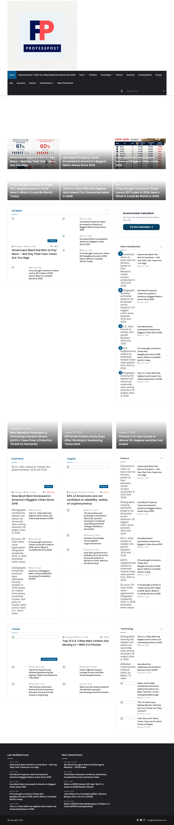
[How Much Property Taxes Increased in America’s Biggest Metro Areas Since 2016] (86, 154)
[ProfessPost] (42, 35)
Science (32, 83)
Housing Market (145, 75)
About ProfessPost (65, 83)
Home (12, 75)
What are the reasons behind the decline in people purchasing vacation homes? (94, 690)
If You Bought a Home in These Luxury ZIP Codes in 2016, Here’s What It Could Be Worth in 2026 (137, 192)
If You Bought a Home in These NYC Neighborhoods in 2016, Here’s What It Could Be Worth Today (31, 190)
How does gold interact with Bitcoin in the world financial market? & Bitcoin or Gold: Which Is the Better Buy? (96, 558)
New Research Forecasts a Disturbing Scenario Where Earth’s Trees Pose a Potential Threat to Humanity (31, 438)
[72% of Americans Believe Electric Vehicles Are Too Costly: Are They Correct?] (127, 706)
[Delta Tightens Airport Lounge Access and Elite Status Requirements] (64, 666)
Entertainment (46, 83)
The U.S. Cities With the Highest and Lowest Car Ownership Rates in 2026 (86, 192)
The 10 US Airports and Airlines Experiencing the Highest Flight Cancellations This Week (43, 674)
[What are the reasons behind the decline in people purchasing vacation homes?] (64, 684)
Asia (11, 83)
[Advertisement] (87, 117)
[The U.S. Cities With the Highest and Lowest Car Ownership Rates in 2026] (86, 185)
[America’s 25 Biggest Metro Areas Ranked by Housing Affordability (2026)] (19, 590)
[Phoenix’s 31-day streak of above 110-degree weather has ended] (141, 427)
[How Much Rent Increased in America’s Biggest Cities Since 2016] (139, 154)
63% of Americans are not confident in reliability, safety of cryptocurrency (87, 499)
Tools (81, 75)
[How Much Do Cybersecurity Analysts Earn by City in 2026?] (127, 671)
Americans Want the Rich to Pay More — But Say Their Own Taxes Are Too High (32, 161)
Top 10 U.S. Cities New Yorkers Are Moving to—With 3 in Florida (86, 643)
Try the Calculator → (141, 227)
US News (93, 75)
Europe (159, 75)
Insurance (21, 83)
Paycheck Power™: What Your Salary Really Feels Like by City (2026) (46, 75)
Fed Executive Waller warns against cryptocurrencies (94, 541)
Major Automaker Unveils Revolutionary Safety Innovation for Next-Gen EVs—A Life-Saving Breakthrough (148, 689)
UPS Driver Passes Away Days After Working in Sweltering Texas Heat (85, 440)
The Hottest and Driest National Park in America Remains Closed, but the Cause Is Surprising (41, 691)
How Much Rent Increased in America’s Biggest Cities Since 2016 (137, 161)
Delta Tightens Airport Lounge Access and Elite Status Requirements (92, 673)
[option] (87, 170)
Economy (131, 75)
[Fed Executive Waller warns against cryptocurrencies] (68, 535)
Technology (106, 75)
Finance (119, 75)
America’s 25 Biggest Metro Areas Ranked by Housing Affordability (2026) (40, 575)
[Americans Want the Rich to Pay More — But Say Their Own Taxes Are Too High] (33, 154)
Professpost (18, 246)
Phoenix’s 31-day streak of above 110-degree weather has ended (141, 440)
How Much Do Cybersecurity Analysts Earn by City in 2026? (149, 667)
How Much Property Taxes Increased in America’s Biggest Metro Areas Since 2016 (84, 161)
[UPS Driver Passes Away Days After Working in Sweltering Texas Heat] (87, 427)
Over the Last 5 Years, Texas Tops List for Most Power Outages (149, 721)
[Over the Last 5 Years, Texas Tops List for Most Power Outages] (127, 722)
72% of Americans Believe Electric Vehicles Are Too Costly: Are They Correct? (149, 706)
